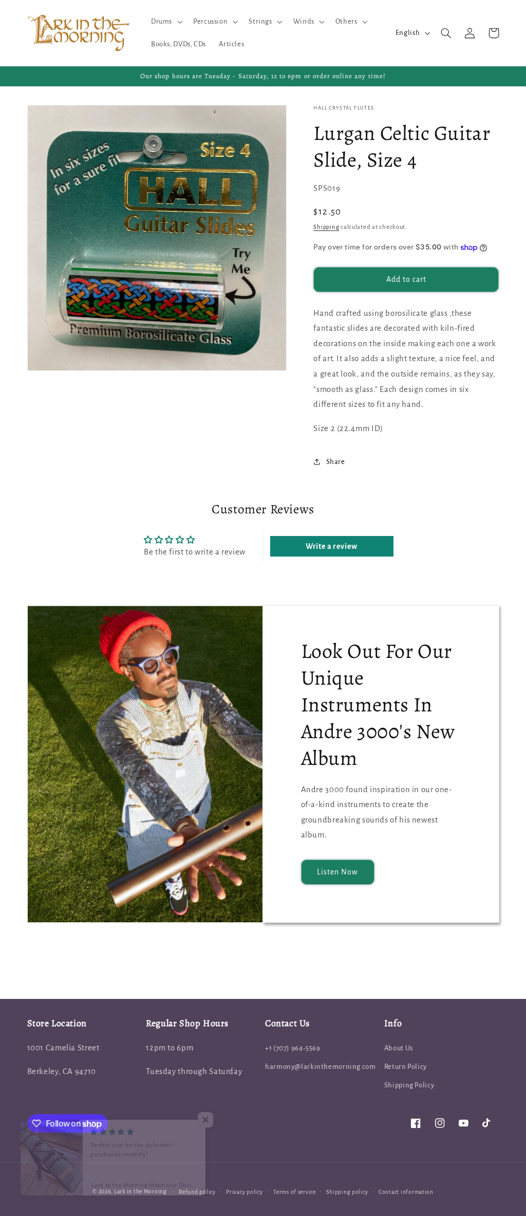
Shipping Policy (409, 1085)
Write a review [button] (332, 546)
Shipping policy (347, 1192)
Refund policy (197, 1192)
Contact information (406, 1192)
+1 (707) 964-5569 (293, 1048)
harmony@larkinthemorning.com (320, 1066)
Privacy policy (244, 1192)
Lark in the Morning (140, 1191)
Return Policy (405, 1066)
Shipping (326, 227)
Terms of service (294, 1192)
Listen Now (338, 872)
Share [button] (335, 462)
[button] (165, 21)
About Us (398, 1048)
